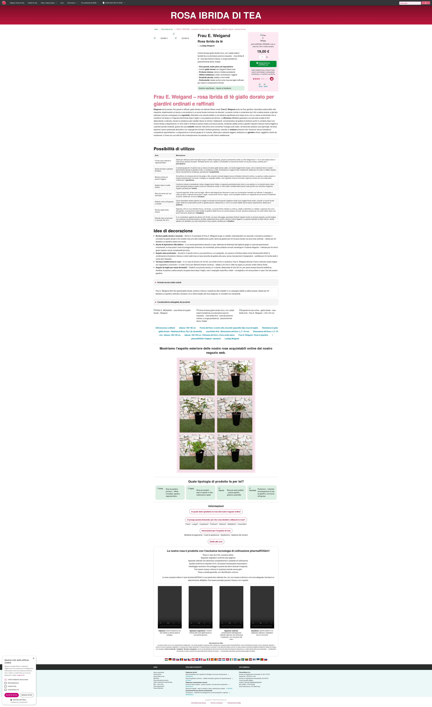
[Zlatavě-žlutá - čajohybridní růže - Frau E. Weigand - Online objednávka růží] (189, 659)
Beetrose (156, 678)
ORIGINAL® (189, 676)
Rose (156, 29)
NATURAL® (189, 686)
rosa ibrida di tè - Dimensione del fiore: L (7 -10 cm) (227, 331)
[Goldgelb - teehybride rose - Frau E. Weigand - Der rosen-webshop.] (170, 659)
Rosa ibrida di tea (167, 29)
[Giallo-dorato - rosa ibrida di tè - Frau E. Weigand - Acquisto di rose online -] (208, 659)
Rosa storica (157, 674)
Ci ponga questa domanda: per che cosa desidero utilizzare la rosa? (216, 519)
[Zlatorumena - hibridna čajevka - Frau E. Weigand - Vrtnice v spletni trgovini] (185, 659)
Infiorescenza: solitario (165, 327)
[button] (19, 700)
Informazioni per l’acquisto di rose (216, 530)
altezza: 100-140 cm (187, 327)
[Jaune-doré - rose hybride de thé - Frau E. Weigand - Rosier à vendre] (200, 659)
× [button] (33, 658)
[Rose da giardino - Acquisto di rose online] (426, 2)
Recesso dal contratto (234, 703)
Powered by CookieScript (19, 702)
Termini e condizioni (217, 703)
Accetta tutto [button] (11, 695)
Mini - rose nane (158, 684)
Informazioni (71, 3)
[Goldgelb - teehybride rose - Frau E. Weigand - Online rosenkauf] (193, 659)
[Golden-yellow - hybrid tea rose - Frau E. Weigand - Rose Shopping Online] (173, 659)
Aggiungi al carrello (264, 64)
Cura (62, 3)
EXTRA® (188, 680)
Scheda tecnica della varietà (169, 282)
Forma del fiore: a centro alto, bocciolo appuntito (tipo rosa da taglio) (229, 327)
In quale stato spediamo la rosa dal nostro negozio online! (216, 511)
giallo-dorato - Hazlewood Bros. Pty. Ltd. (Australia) (180, 331)
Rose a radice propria (48, 3)
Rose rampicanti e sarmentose (163, 682)
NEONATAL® (190, 694)
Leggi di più (21, 675)
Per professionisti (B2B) (88, 3)
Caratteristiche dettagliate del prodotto (173, 302)
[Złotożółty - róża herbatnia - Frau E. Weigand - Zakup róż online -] (204, 659)
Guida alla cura (216, 541)
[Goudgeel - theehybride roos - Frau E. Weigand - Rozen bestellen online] (219, 659)
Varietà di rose (32, 3)
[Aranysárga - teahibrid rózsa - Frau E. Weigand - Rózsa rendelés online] (166, 659)
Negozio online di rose (17, 3)
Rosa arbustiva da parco (161, 680)
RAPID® (229, 688)
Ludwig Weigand (232, 338)
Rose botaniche (158, 688)
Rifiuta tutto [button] (26, 695)
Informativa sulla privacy (198, 703)
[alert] (19, 680)
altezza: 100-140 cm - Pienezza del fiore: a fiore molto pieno (209, 335)
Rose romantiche (159, 672)
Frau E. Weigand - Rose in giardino (253, 335)
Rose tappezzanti (159, 686)
